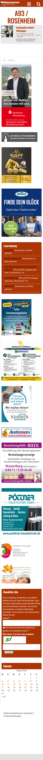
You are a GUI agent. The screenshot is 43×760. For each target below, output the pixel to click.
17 (3, 687)
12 (14, 684)
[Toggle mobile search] (39, 4)
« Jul (4, 697)
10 (3, 684)
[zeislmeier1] (16, 429)
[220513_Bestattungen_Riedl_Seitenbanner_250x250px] (22, 444)
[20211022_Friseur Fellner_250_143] (16, 543)
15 (31, 684)
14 (25, 684)
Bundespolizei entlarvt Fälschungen (25, 29)
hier (13, 615)
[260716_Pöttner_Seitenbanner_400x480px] (22, 489)
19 (14, 687)
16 (37, 684)
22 (31, 687)
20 (20, 687)
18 (8, 687)
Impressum (28, 713)
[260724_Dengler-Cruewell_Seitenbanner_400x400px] (22, 342)
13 (20, 684)
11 (8, 684)
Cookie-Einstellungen (12, 716)
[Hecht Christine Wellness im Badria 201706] (16, 565)
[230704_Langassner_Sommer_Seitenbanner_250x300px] (16, 300)
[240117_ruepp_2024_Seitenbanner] (16, 148)
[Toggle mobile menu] (29, 4)
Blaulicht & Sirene (30, 35)
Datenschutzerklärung (25, 627)
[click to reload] (15, 640)
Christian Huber (22, 33)
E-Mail (6, 618)
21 (25, 687)
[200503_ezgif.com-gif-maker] (16, 387)
